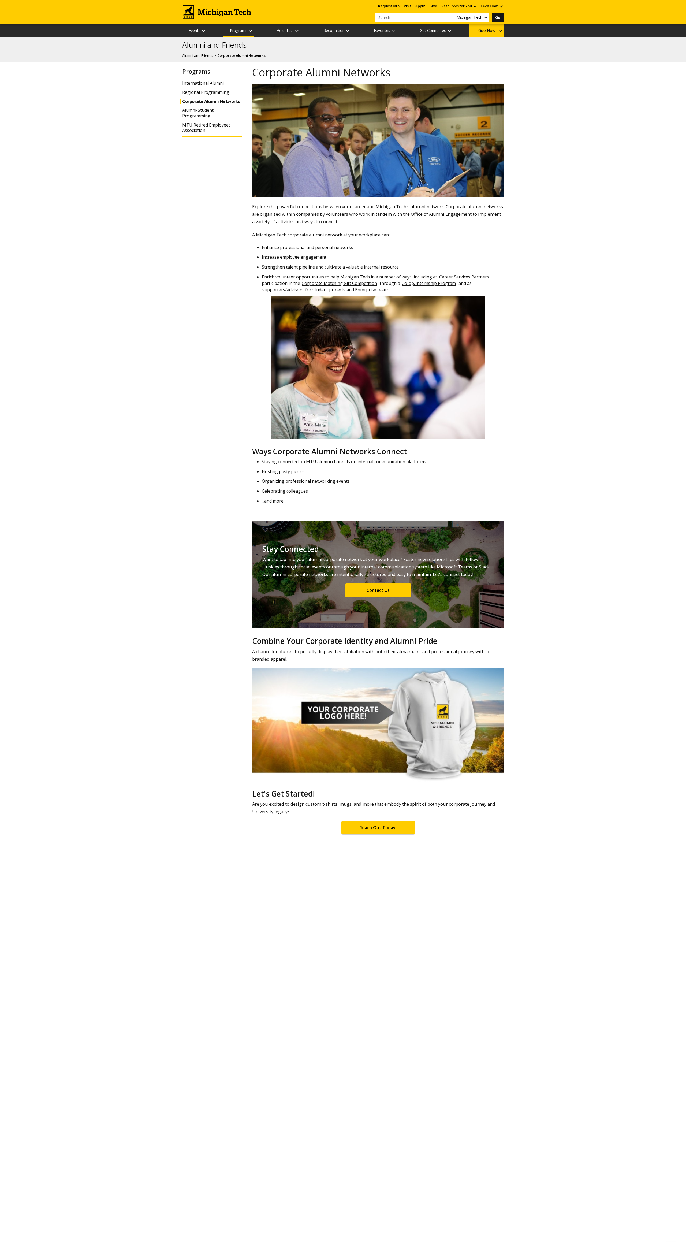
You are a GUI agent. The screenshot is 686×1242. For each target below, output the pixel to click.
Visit (407, 5)
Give (433, 5)
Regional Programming (205, 92)
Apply (420, 5)
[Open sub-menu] (474, 6)
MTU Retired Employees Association (206, 127)
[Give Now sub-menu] (500, 30)
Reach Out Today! (378, 828)
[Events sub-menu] (204, 30)
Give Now (486, 30)
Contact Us (378, 590)
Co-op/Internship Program (429, 283)
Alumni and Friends (214, 45)
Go (498, 17)
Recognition (334, 30)
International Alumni (203, 83)
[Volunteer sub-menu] (297, 30)
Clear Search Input (450, 17)
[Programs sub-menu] (250, 30)
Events (194, 30)
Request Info (389, 5)
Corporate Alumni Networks (211, 101)
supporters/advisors (283, 290)
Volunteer (285, 30)
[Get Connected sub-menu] (450, 30)
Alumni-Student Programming (198, 113)
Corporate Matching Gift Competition (339, 283)
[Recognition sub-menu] (348, 30)
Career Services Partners (464, 277)
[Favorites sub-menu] (393, 30)
